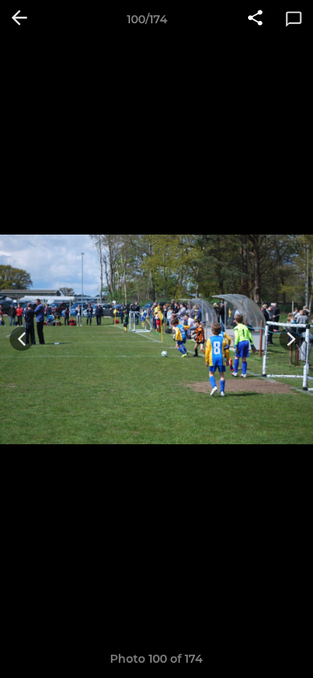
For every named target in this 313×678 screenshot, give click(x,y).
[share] (255, 19)
